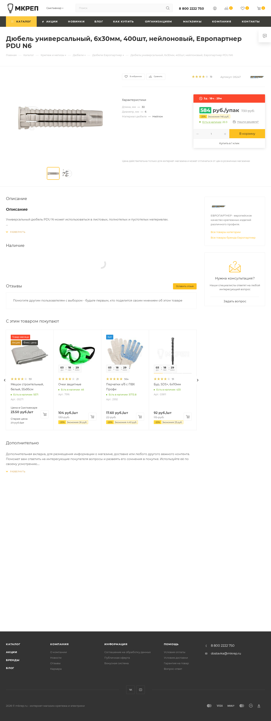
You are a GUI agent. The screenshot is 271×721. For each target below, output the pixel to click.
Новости (56, 657)
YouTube (140, 689)
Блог (10, 668)
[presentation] (5, 380)
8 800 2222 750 (191, 9)
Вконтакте (130, 689)
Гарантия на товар (176, 663)
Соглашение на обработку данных (127, 652)
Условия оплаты (174, 652)
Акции (11, 652)
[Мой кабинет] (215, 8)
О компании (58, 652)
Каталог (13, 644)
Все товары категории (226, 232)
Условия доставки (176, 657)
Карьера (56, 668)
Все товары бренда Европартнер (233, 237)
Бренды (12, 660)
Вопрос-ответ (173, 668)
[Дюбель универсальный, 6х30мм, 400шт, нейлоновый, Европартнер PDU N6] (60, 117)
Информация (116, 644)
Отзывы (55, 663)
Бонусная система (116, 663)
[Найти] (168, 8)
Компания (59, 644)
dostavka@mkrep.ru (226, 653)
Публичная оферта (117, 657)
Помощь (171, 644)
